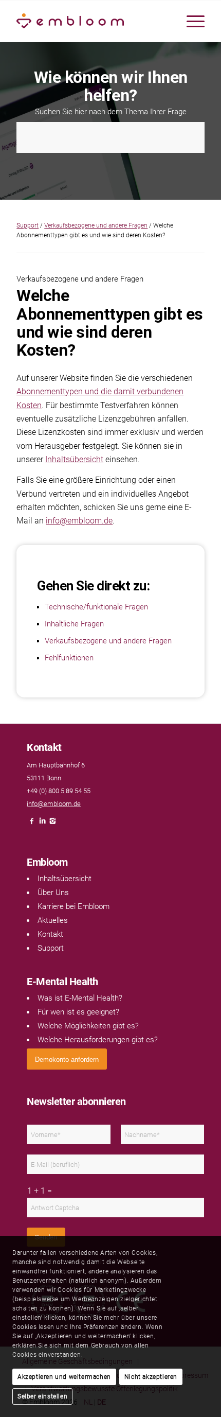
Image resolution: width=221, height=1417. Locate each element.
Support (27, 225)
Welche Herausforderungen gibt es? (98, 1039)
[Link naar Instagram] (52, 824)
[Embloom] (91, 21)
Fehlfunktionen (69, 657)
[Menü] (190, 21)
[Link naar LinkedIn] (42, 824)
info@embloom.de (79, 521)
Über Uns (53, 892)
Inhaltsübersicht (74, 459)
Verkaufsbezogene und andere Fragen (96, 225)
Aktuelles (53, 920)
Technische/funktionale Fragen (96, 606)
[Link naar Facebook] (32, 824)
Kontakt (50, 934)
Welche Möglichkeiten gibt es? (88, 1025)
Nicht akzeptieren (150, 1376)
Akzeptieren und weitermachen (64, 1376)
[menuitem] (190, 21)
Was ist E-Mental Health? (80, 998)
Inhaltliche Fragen (74, 623)
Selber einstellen (42, 1396)
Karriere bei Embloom (73, 906)
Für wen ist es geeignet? (78, 1012)
